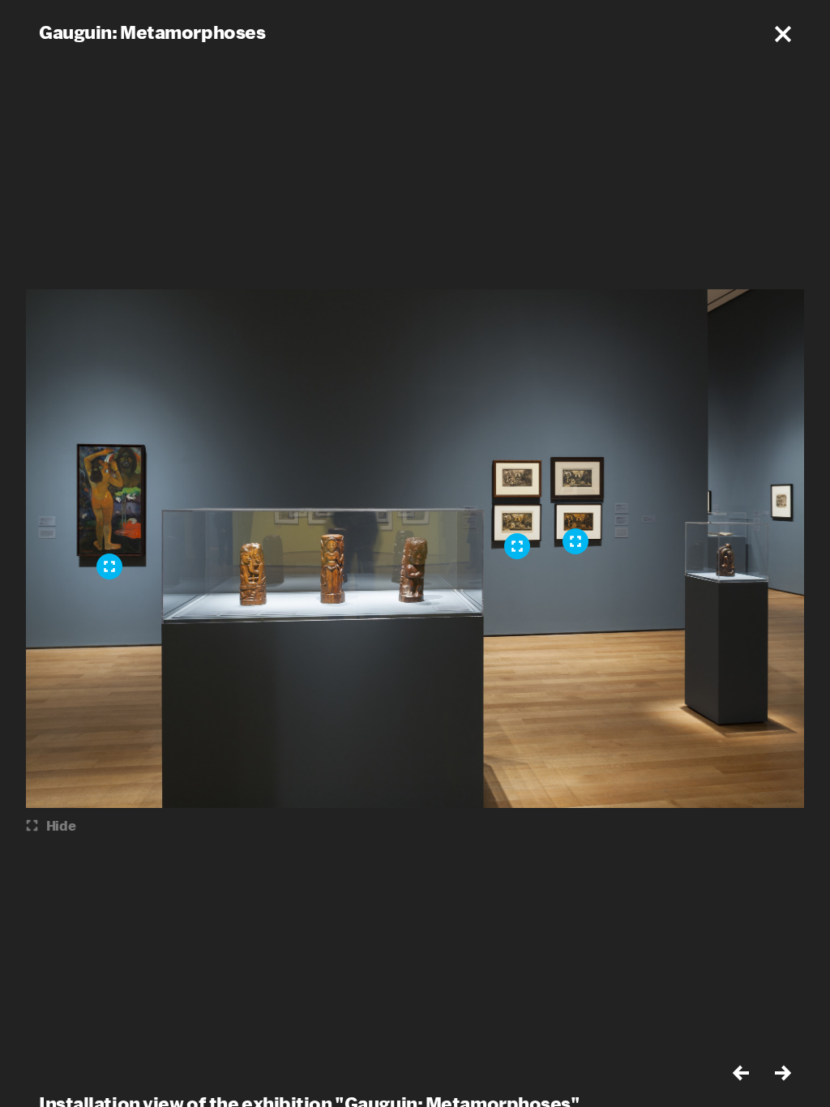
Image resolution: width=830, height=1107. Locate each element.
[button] (783, 34)
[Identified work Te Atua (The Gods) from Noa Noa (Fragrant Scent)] (575, 541)
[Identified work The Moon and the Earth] (109, 566)
